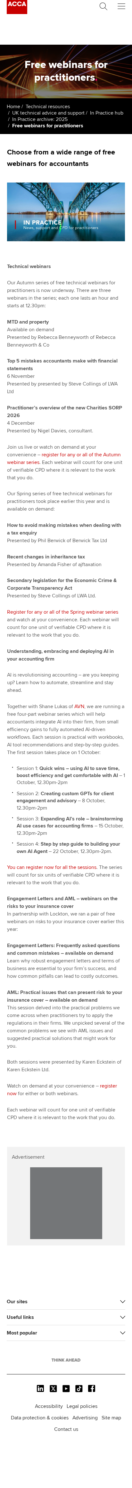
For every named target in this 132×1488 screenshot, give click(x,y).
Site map (111, 1418)
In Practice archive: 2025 (40, 119)
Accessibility (49, 1406)
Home (13, 106)
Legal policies (82, 1406)
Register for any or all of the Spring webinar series (62, 612)
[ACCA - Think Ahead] (17, 12)
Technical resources (48, 106)
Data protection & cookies (40, 1418)
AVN (79, 706)
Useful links (20, 1317)
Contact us (66, 1429)
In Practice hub (106, 113)
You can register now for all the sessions (51, 867)
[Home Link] (66, 1360)
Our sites (17, 1301)
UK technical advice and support (48, 113)
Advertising (85, 1418)
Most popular (22, 1333)
